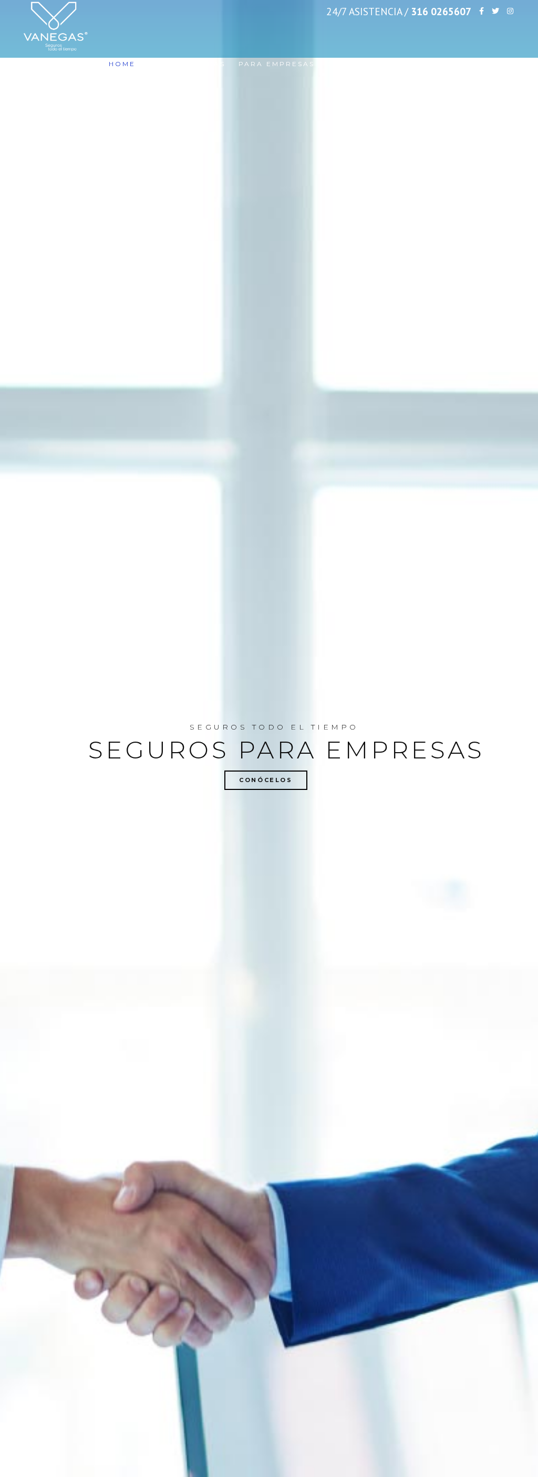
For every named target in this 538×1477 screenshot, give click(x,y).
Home (122, 64)
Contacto (504, 64)
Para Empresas (277, 64)
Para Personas (187, 64)
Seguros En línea (372, 64)
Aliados (449, 64)
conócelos (266, 780)
